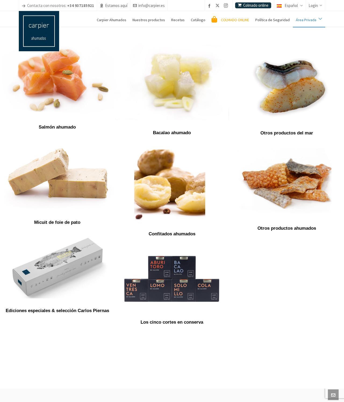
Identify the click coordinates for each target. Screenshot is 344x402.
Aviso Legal (154, 389)
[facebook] (210, 6)
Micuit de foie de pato (57, 222)
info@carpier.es (151, 5)
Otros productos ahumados (286, 228)
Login (313, 5)
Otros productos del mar (286, 133)
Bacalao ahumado (172, 132)
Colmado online (255, 5)
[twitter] (218, 6)
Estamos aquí (116, 5)
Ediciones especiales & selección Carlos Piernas (57, 310)
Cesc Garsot (138, 389)
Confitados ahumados (172, 233)
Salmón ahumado (57, 127)
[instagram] (227, 6)
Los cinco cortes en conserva (172, 322)
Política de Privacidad (176, 389)
